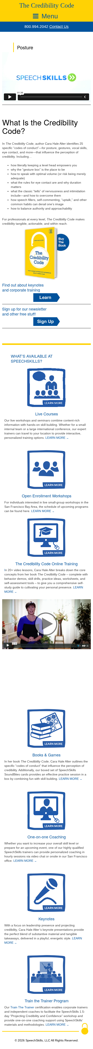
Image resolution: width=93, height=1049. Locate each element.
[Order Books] (46, 253)
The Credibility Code (46, 5)
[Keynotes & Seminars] (46, 297)
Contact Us (59, 26)
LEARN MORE (55, 437)
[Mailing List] (46, 321)
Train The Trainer (22, 1007)
